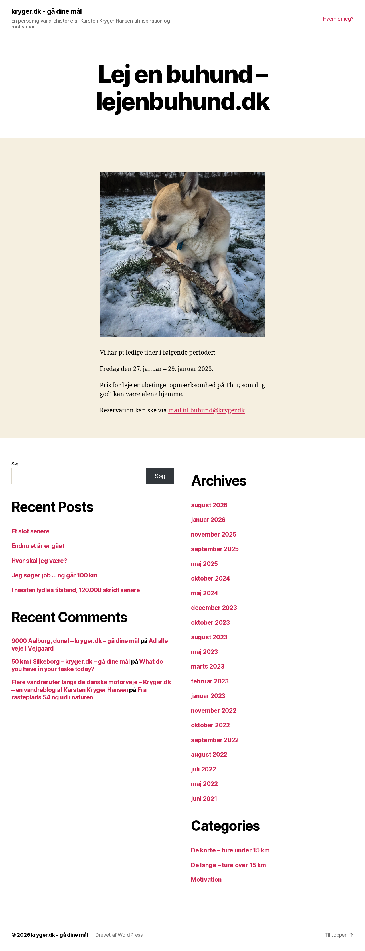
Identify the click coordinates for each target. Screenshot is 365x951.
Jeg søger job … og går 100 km (54, 575)
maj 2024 (204, 593)
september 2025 (215, 549)
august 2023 (209, 637)
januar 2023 (208, 695)
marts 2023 (207, 666)
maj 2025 (204, 563)
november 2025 (213, 534)
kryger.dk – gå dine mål (59, 935)
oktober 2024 (210, 578)
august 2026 (209, 505)
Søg (15, 464)
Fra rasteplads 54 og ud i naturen (78, 693)
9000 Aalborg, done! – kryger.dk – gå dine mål (75, 640)
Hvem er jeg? (338, 19)
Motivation (206, 879)
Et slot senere (30, 531)
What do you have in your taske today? (87, 665)
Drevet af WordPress (119, 935)
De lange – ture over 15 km (228, 865)
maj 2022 (204, 783)
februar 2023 (210, 681)
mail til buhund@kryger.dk (206, 410)
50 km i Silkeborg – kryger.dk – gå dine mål (70, 661)
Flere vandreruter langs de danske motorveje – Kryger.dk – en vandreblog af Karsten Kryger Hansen (91, 686)
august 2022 (209, 754)
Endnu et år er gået (37, 545)
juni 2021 (204, 798)
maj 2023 (204, 651)
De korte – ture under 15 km (230, 850)
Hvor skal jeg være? (39, 560)
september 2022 (215, 740)
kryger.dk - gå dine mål (46, 11)
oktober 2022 (210, 725)
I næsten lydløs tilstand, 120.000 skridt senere (75, 590)
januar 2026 (208, 519)
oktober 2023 (210, 622)
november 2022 (213, 710)
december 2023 (214, 607)
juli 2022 (203, 769)
